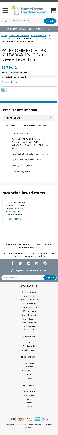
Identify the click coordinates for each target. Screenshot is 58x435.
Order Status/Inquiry (29, 299)
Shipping (29, 366)
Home (4, 35)
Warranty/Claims (29, 370)
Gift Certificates (29, 406)
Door (29, 399)
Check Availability (9, 82)
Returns (29, 374)
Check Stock (29, 295)
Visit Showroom (29, 350)
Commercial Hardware (19, 35)
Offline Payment (29, 311)
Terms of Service (29, 362)
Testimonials (29, 346)
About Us (29, 342)
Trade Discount (29, 322)
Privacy (29, 378)
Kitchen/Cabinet (29, 395)
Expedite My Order (29, 307)
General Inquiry (29, 292)
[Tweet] (3, 90)
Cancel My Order (29, 303)
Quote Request (29, 315)
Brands (29, 402)
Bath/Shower (29, 391)
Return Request (29, 319)
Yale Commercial (38, 35)
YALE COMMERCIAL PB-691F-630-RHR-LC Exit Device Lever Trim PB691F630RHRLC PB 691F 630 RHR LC (15, 208)
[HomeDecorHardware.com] (29, 10)
